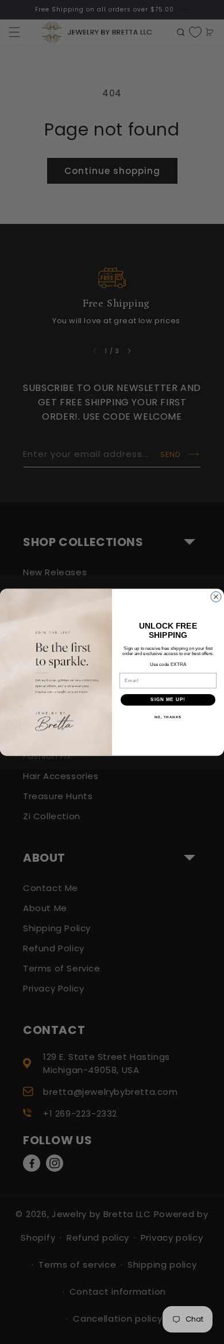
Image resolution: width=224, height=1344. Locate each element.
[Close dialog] (216, 596)
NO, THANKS (168, 717)
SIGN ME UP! (168, 699)
